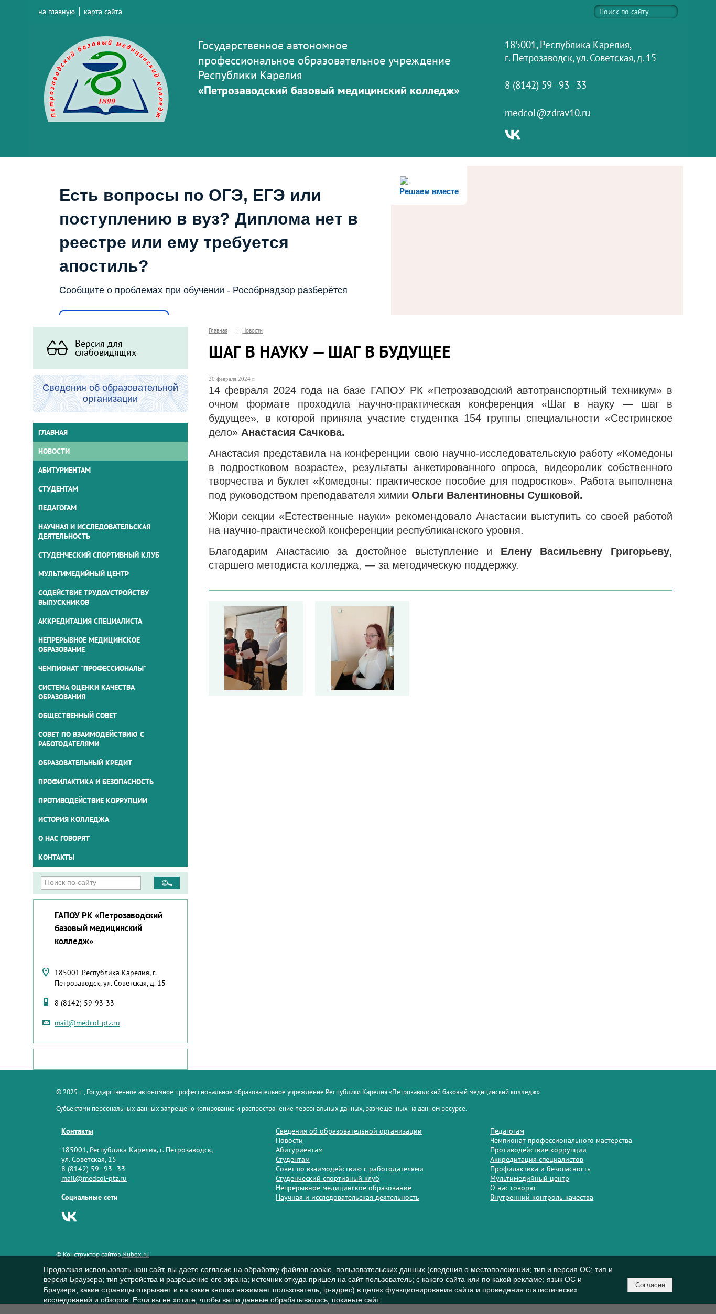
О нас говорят (64, 838)
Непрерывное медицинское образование (89, 644)
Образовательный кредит (85, 762)
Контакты (56, 857)
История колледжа (73, 819)
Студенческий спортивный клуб (98, 555)
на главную (56, 11)
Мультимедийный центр (83, 574)
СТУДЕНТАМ (58, 489)
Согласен (650, 1285)
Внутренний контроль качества (541, 1197)
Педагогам (507, 1131)
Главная (53, 432)
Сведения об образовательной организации (349, 1131)
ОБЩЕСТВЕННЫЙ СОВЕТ (77, 715)
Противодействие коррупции (92, 800)
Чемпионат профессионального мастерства (561, 1140)
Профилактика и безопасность (96, 781)
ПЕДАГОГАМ (57, 507)
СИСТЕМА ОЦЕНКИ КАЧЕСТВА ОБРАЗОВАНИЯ (86, 691)
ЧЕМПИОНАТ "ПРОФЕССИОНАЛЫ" (92, 668)
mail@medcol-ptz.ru (87, 1023)
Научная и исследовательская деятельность (94, 531)
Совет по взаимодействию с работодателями (91, 739)
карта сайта (103, 11)
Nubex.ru (135, 1254)
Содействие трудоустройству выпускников (93, 597)
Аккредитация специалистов (536, 1159)
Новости (54, 451)
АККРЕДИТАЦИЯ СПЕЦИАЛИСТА (90, 621)
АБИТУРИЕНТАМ (64, 470)
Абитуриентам (299, 1150)
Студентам (293, 1159)
